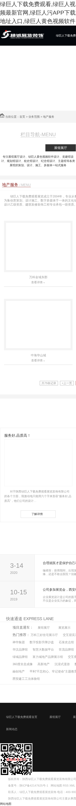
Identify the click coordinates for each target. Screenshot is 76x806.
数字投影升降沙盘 (42, 642)
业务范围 (34, 116)
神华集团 (19, 642)
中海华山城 (38, 355)
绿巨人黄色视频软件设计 (43, 156)
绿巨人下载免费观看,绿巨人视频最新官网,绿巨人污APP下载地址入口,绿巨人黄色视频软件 (38, 12)
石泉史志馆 (66, 642)
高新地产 (43, 664)
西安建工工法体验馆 (26, 678)
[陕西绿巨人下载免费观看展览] (22, 39)
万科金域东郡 (38, 277)
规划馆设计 (14, 161)
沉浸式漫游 (62, 664)
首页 (22, 116)
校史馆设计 (31, 161)
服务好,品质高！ (17, 435)
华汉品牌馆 (20, 649)
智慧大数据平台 (43, 649)
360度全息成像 (23, 664)
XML (72, 785)
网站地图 (56, 785)
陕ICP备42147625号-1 (33, 785)
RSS (66, 785)
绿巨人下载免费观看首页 (21, 717)
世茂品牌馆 (66, 649)
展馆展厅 (60, 148)
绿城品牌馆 (20, 656)
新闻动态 (11, 729)
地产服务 (48, 116)
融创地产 (19, 671)
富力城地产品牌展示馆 (48, 656)
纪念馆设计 (48, 161)
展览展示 (64, 627)
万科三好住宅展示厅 (44, 635)
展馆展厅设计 (16, 156)
